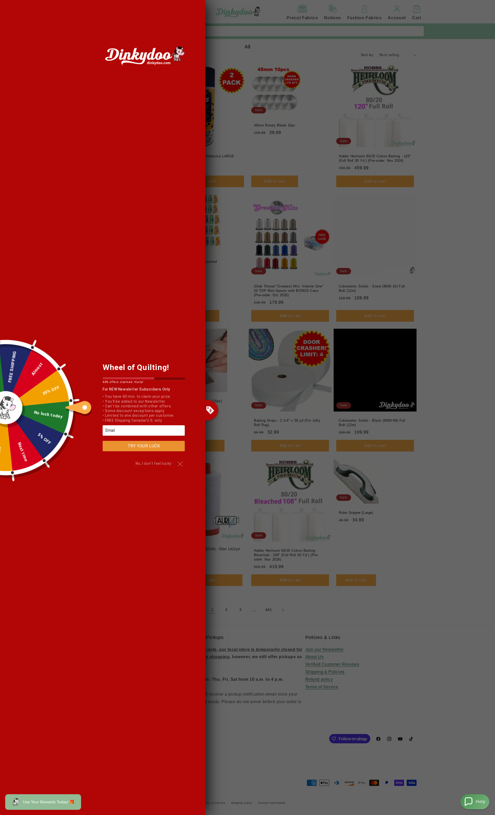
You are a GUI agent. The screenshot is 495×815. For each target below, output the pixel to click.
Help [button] (480, 801)
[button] (475, 801)
